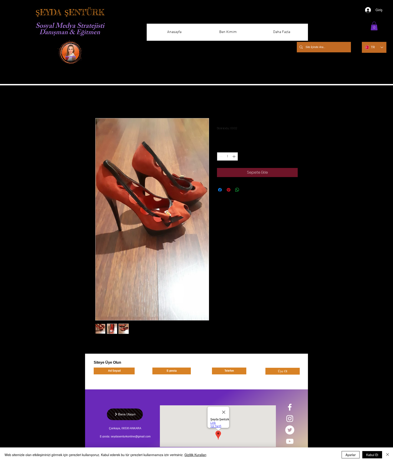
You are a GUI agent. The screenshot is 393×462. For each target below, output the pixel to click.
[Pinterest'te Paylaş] (228, 190)
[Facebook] (289, 407)
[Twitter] (289, 429)
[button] (374, 26)
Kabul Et (372, 454)
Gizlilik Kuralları (195, 454)
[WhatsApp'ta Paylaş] (237, 190)
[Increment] (234, 156)
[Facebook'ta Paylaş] (220, 190)
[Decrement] (220, 156)
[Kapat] (387, 454)
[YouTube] (289, 441)
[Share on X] (246, 190)
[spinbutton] (227, 156)
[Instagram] (289, 418)
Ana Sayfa (104, 101)
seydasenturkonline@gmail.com (131, 436)
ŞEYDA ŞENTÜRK (69, 12)
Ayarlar (350, 454)
